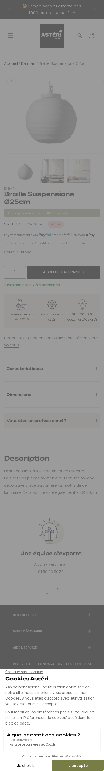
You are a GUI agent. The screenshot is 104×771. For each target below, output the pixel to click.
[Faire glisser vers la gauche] (6, 172)
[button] (11, 35)
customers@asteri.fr (82, 319)
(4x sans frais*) (62, 234)
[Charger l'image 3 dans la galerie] (79, 171)
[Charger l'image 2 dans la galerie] (52, 171)
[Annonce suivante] (94, 9)
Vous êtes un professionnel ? (36, 420)
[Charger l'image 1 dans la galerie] (25, 171)
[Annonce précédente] (10, 9)
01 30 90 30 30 (82, 314)
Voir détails (22, 319)
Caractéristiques (25, 368)
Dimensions (19, 394)
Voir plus (11, 345)
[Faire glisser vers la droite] (98, 172)
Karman (27, 63)
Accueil (11, 63)
